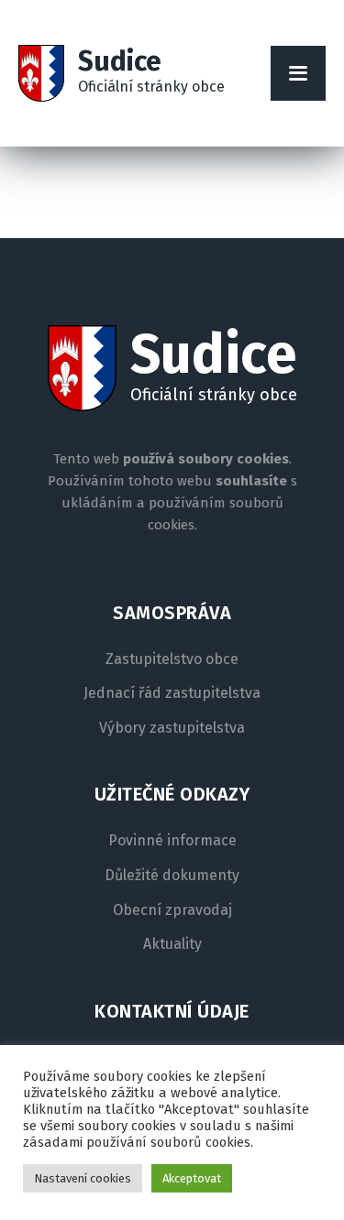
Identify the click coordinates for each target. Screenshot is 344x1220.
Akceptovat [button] (191, 1178)
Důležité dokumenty (172, 875)
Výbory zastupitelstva (172, 728)
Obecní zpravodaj (172, 910)
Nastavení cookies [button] (82, 1178)
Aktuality (172, 944)
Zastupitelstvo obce (172, 659)
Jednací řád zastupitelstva (172, 693)
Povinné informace (172, 841)
